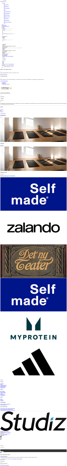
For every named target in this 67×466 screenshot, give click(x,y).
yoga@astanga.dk (3, 113)
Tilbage (4, 38)
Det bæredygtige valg (3, 385)
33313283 (1, 109)
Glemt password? (4, 36)
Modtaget (1, 74)
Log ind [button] (3, 27)
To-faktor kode (4, 33)
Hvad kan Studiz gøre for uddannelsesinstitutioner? (7, 408)
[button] (3, 37)
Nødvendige (2, 459)
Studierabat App (2, 387)
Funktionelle (2, 461)
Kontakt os (2, 400)
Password (3, 29)
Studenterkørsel (2, 394)
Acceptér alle (7, 465)
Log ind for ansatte (10, 56)
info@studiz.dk (5, 434)
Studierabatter (4, 82)
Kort (3, 24)
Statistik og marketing (3, 463)
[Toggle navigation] (4, 1)
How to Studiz (4, 25)
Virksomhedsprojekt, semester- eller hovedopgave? (7, 410)
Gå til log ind (5, 74)
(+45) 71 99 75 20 (7, 433)
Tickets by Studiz (2, 392)
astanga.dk (1, 111)
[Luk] (3, 447)
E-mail (3, 28)
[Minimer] (1, 447)
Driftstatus (1, 399)
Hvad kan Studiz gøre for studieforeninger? (6, 409)
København (4, 83)
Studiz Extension (2, 395)
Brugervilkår (2, 435)
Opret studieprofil (4, 54)
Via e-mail (3, 60)
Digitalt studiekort (3, 386)
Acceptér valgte (2, 465)
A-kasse (1, 393)
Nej (1, 451)
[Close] (0, 71)
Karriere (1, 384)
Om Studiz (1, 383)
